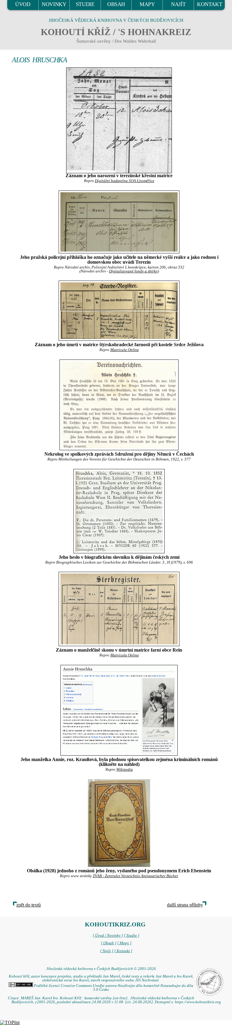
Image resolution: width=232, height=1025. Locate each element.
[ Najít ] (106, 951)
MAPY (147, 4)
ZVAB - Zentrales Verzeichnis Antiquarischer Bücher (135, 876)
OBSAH (116, 4)
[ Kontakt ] (123, 951)
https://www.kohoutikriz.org (198, 1002)
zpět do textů (28, 904)
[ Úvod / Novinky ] (108, 935)
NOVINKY (54, 4)
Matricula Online (124, 350)
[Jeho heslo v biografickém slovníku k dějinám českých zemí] (119, 511)
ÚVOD (22, 4)
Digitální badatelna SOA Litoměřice (124, 181)
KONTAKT (209, 4)
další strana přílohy (185, 904)
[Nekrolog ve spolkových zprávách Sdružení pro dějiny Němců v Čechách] (119, 405)
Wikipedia (124, 769)
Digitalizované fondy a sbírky (133, 271)
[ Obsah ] (108, 943)
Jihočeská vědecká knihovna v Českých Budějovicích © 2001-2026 (101, 969)
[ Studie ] (131, 935)
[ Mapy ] (124, 943)
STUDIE (85, 4)
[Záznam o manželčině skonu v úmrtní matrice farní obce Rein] (119, 609)
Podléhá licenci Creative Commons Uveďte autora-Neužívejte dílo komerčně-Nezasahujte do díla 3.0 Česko (113, 988)
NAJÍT (178, 4)
